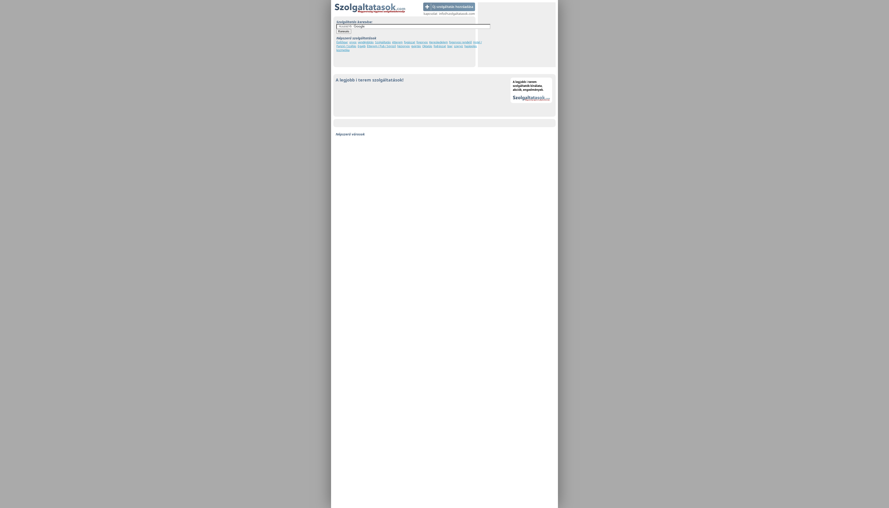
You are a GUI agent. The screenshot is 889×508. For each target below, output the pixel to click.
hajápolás (470, 46)
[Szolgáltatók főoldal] (370, 15)
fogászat (409, 42)
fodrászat (440, 46)
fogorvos (422, 42)
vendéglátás (366, 42)
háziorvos (403, 46)
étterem (397, 42)
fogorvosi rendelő (460, 42)
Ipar (450, 46)
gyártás (416, 46)
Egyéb (362, 46)
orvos (353, 42)
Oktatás (427, 46)
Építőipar (342, 42)
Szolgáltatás (383, 42)
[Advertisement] (517, 34)
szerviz (458, 46)
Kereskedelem (438, 42)
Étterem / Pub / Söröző (381, 46)
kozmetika (343, 50)
